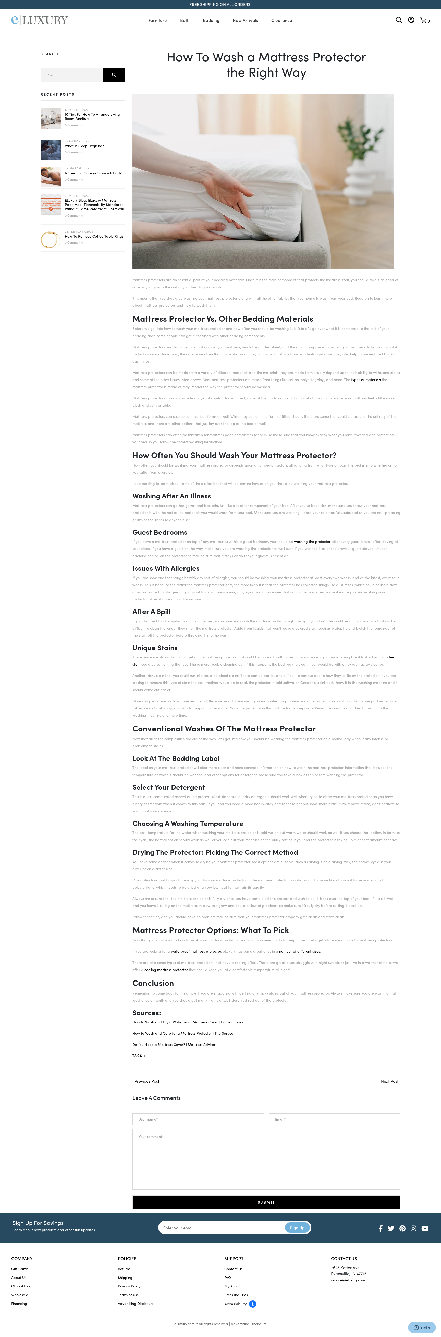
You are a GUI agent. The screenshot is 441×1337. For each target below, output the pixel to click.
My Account (234, 1286)
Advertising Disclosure (136, 1303)
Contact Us (233, 1268)
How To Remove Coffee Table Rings (94, 236)
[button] (273, 1303)
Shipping (125, 1277)
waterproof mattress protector (196, 951)
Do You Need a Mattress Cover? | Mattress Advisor (174, 1044)
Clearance (281, 20)
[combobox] (83, 75)
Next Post (389, 1081)
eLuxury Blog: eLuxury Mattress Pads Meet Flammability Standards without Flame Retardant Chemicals (95, 204)
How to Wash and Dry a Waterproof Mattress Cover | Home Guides (187, 1022)
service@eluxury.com (348, 1280)
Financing (19, 1303)
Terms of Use (128, 1294)
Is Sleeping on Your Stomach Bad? (93, 172)
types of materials (366, 379)
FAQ (227, 1277)
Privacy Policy (129, 1286)
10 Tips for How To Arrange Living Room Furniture (92, 116)
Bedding (211, 20)
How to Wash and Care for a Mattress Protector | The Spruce (182, 1033)
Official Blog (21, 1286)
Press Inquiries (236, 1294)
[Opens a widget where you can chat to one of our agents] (422, 1328)
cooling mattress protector (166, 969)
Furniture (158, 20)
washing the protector (312, 541)
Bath (185, 20)
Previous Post (146, 1081)
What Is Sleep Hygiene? (84, 145)
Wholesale (19, 1294)
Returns (124, 1268)
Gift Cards (19, 1268)
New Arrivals (245, 20)
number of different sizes (299, 951)
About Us (18, 1277)
